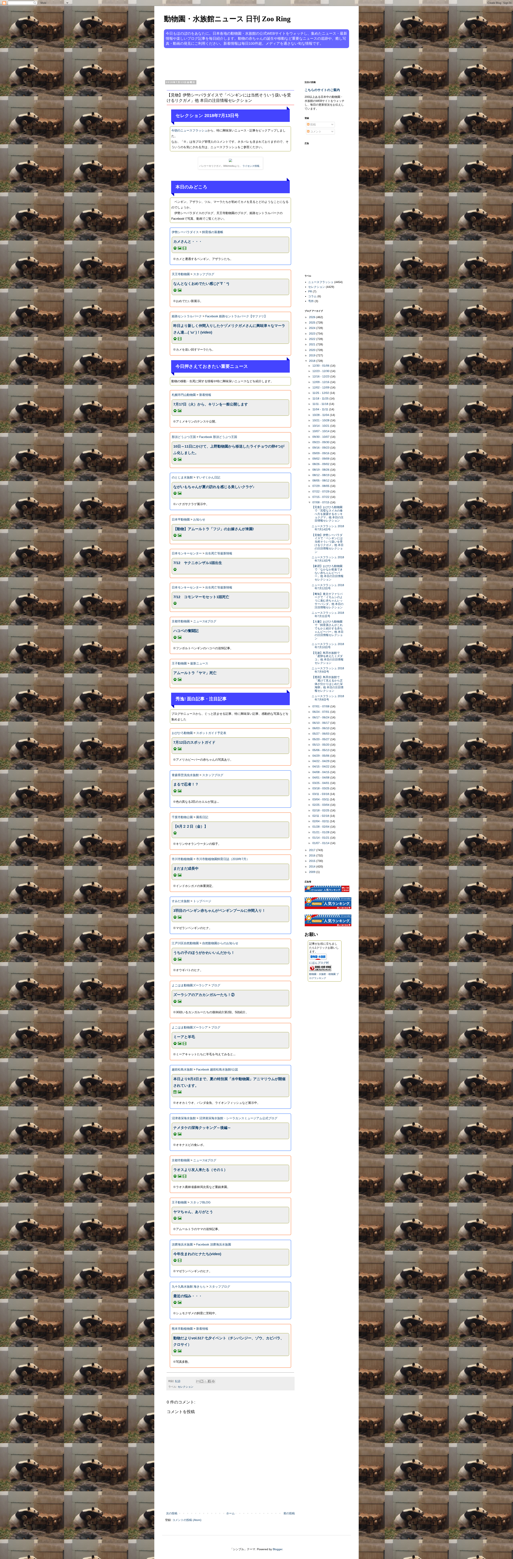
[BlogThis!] (202, 1381)
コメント (315, 131)
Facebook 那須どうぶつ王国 (218, 437)
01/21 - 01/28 (321, 832)
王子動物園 (179, 663)
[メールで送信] (198, 1381)
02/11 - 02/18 (321, 815)
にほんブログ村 (319, 962)
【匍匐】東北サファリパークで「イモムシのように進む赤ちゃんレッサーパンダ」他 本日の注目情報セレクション (327, 600)
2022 (312, 339)
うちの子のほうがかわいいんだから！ (204, 953)
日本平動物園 (181, 519)
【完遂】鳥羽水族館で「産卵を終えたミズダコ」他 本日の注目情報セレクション (327, 657)
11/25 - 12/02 (321, 392)
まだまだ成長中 (186, 868)
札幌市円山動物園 (184, 394)
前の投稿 (289, 1513)
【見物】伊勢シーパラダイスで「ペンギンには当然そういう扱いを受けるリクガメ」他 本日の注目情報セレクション (327, 543)
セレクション (185, 1386)
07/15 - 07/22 (321, 496)
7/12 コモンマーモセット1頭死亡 (201, 597)
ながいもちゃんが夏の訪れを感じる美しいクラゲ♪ (213, 487)
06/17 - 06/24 (321, 717)
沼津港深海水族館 (184, 1118)
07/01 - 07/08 (321, 706)
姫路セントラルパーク (187, 316)
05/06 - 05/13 (321, 750)
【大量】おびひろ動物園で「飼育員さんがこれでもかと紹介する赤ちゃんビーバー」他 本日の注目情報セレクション (327, 630)
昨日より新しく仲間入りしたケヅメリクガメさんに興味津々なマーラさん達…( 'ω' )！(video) (229, 329)
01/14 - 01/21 (321, 837)
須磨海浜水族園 (182, 1244)
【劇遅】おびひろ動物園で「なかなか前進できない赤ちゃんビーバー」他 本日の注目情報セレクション (327, 572)
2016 (312, 855)
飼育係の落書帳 (212, 232)
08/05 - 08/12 (321, 480)
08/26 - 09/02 (321, 464)
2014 (312, 866)
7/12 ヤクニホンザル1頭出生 (197, 563)
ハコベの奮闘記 (186, 631)
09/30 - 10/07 (321, 436)
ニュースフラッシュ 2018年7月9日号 (328, 670)
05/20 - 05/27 (321, 739)
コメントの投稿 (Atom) (186, 1520)
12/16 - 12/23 (321, 376)
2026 (312, 317)
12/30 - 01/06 (321, 365)
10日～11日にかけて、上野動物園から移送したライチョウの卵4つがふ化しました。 (228, 449)
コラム (312, 296)
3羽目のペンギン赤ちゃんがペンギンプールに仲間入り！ (219, 911)
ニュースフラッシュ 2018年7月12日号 (328, 586)
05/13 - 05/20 (321, 744)
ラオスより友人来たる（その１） (200, 1170)
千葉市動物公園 (182, 817)
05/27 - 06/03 (321, 733)
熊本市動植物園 (182, 1328)
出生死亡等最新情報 (218, 553)
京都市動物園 (181, 621)
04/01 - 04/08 (321, 777)
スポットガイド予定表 (211, 733)
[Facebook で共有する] (209, 1381)
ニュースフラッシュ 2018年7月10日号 (328, 645)
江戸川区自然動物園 (185, 943)
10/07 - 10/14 (321, 431)
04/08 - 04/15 (321, 772)
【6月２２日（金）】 (190, 826)
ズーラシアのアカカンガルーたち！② (204, 995)
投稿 (312, 124)
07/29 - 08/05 (321, 485)
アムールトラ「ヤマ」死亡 (195, 673)
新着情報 (205, 394)
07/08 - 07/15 (321, 502)
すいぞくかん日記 (208, 477)
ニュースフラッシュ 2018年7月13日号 (328, 559)
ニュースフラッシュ (320, 282)
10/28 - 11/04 (321, 415)
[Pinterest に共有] (213, 1381)
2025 (312, 322)
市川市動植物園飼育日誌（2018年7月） (222, 859)
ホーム (230, 1513)
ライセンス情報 (250, 166)
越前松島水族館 (182, 1069)
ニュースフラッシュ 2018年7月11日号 (328, 614)
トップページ (202, 901)
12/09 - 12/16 (321, 382)
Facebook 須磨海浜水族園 (213, 1244)
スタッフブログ (203, 274)
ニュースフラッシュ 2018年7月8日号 (328, 698)
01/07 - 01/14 (321, 843)
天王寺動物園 (181, 274)
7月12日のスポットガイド (194, 742)
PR (310, 291)
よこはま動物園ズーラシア (190, 985)
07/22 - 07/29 (321, 491)
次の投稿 (171, 1513)
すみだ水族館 (181, 901)
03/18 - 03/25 (321, 788)
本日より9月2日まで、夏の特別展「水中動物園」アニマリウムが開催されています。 (229, 1082)
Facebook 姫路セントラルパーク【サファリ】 (236, 316)
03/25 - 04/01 (321, 783)
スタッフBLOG (200, 1202)
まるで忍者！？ (186, 784)
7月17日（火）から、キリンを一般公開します (210, 404)
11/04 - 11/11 (320, 409)
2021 (312, 344)
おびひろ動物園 (182, 733)
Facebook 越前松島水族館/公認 (217, 1069)
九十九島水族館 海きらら (189, 1286)
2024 (312, 328)
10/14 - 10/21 (321, 425)
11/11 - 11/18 (320, 403)
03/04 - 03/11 (321, 799)
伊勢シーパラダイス (185, 232)
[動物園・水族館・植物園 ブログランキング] (320, 970)
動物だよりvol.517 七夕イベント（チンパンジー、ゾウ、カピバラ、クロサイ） (228, 1341)
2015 (312, 860)
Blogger (277, 1549)
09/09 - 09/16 (321, 453)
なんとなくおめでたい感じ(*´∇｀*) (201, 284)
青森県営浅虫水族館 (185, 775)
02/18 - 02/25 (321, 810)
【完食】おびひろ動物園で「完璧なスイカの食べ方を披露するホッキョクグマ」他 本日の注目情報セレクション (327, 514)
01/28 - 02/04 (321, 826)
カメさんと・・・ (187, 242)
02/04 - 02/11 (321, 821)
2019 (312, 355)
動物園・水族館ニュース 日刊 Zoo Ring (227, 19)
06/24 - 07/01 (321, 711)
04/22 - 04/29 (321, 761)
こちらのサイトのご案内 (322, 90)
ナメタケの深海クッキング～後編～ (202, 1128)
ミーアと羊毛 (184, 1037)
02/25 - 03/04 (321, 804)
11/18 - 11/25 (320, 398)
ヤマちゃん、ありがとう (193, 1212)
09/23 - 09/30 (321, 442)
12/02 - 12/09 (321, 387)
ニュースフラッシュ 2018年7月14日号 (328, 528)
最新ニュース (199, 663)
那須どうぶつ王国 (184, 437)
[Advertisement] (241, 64)
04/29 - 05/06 (321, 755)
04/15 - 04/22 (321, 766)
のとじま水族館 (182, 477)
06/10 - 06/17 (321, 722)
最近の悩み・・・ (187, 1296)
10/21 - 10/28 (321, 420)
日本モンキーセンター (187, 553)
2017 (312, 850)
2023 (312, 333)
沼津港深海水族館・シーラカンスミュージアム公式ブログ (238, 1118)
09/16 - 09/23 (321, 447)
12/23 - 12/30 (321, 371)
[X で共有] (206, 1381)
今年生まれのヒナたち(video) (197, 1254)
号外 (311, 301)
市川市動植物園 (182, 859)
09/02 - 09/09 (321, 458)
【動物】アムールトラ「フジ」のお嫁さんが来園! (213, 529)
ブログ (215, 985)
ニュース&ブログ (204, 621)
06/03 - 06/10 (321, 728)
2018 (312, 360)
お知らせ (199, 519)
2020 (312, 350)
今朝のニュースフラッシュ (189, 130)
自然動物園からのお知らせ (220, 943)
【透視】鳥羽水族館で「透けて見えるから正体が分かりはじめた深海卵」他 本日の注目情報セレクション (327, 683)
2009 (312, 872)
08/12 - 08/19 (321, 475)
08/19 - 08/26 (321, 469)
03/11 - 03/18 (321, 794)
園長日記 (202, 817)
